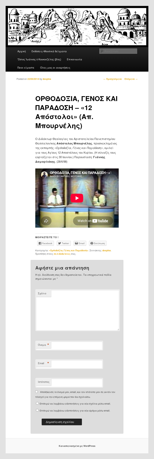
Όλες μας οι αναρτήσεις (55, 67)
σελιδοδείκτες (62, 253)
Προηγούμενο (112, 79)
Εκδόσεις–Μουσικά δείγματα (49, 51)
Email (43, 363)
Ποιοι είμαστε (25, 67)
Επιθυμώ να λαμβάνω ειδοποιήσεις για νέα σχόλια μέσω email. (75, 403)
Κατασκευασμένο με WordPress (77, 446)
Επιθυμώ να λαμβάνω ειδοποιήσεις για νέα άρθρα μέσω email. (75, 410)
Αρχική (21, 51)
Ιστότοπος (43, 382)
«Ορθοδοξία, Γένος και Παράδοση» (68, 250)
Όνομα (43, 345)
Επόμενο (131, 79)
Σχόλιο (42, 293)
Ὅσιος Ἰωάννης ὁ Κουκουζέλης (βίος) (39, 59)
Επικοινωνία (74, 59)
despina (47, 79)
